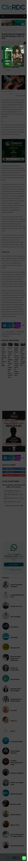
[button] (24, 43)
